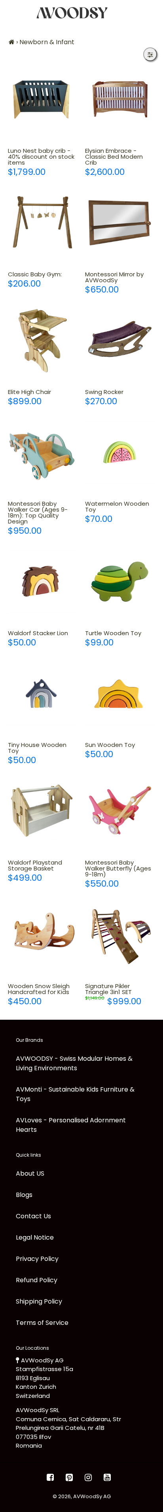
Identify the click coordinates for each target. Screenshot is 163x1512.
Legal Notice (35, 1237)
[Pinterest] (69, 1477)
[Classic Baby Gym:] (42, 222)
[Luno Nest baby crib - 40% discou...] (42, 99)
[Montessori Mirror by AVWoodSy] (119, 222)
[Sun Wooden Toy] (119, 693)
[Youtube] (107, 1477)
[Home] (12, 42)
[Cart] (151, 13)
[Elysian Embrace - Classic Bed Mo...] (119, 99)
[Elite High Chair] (42, 340)
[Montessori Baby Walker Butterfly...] (119, 811)
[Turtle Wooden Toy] (119, 581)
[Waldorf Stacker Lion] (42, 581)
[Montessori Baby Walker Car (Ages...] (42, 452)
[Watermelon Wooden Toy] (119, 452)
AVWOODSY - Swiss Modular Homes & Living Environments (74, 1063)
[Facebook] (50, 1477)
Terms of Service (42, 1322)
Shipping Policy (39, 1301)
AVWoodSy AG (92, 1496)
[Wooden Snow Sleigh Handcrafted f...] (42, 934)
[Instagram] (88, 1477)
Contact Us (33, 1216)
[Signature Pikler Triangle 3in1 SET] (119, 934)
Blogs (24, 1194)
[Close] (150, 54)
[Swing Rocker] (119, 340)
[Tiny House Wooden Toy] (42, 693)
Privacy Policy (37, 1258)
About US (30, 1173)
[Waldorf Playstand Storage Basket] (42, 811)
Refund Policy (36, 1280)
